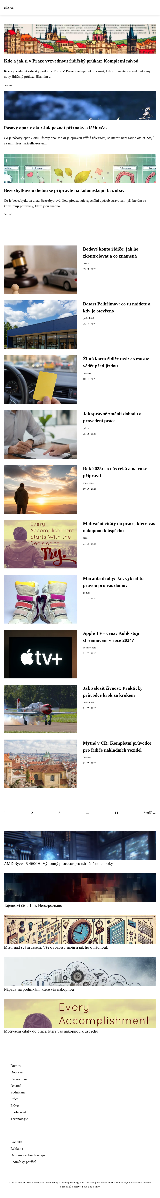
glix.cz (8, 7)
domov (86, 592)
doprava (8, 85)
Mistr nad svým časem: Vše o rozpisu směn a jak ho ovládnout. (56, 947)
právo (86, 263)
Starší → (150, 813)
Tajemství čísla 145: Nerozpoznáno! (34, 905)
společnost (88, 483)
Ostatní (8, 214)
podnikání (88, 318)
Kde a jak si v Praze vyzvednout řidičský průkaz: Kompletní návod (71, 60)
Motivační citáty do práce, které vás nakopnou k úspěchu (51, 1031)
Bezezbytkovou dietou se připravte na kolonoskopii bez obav (64, 190)
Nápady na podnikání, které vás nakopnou (39, 989)
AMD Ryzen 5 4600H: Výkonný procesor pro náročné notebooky (58, 863)
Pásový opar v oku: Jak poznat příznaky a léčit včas (55, 127)
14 (116, 813)
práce (86, 538)
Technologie (89, 647)
